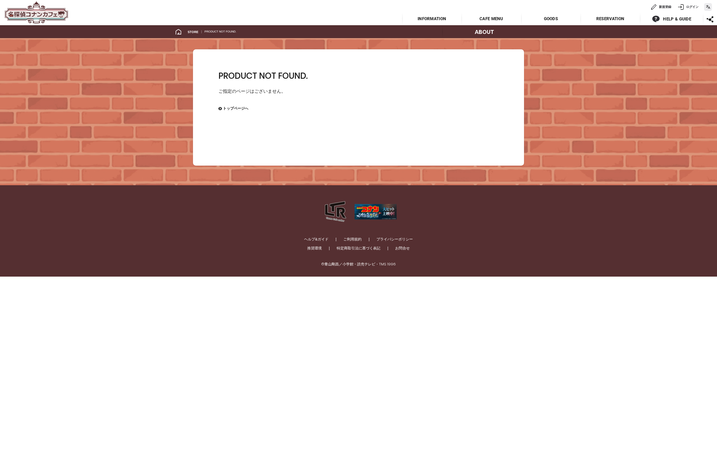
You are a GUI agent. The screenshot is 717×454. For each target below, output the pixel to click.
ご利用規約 (352, 239)
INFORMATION (432, 18)
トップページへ (233, 108)
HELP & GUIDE (677, 19)
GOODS (551, 18)
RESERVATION (610, 18)
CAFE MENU (491, 18)
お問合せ (402, 248)
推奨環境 (314, 248)
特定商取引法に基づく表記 (358, 248)
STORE (193, 32)
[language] (708, 7)
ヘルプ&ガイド (316, 239)
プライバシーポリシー (394, 239)
